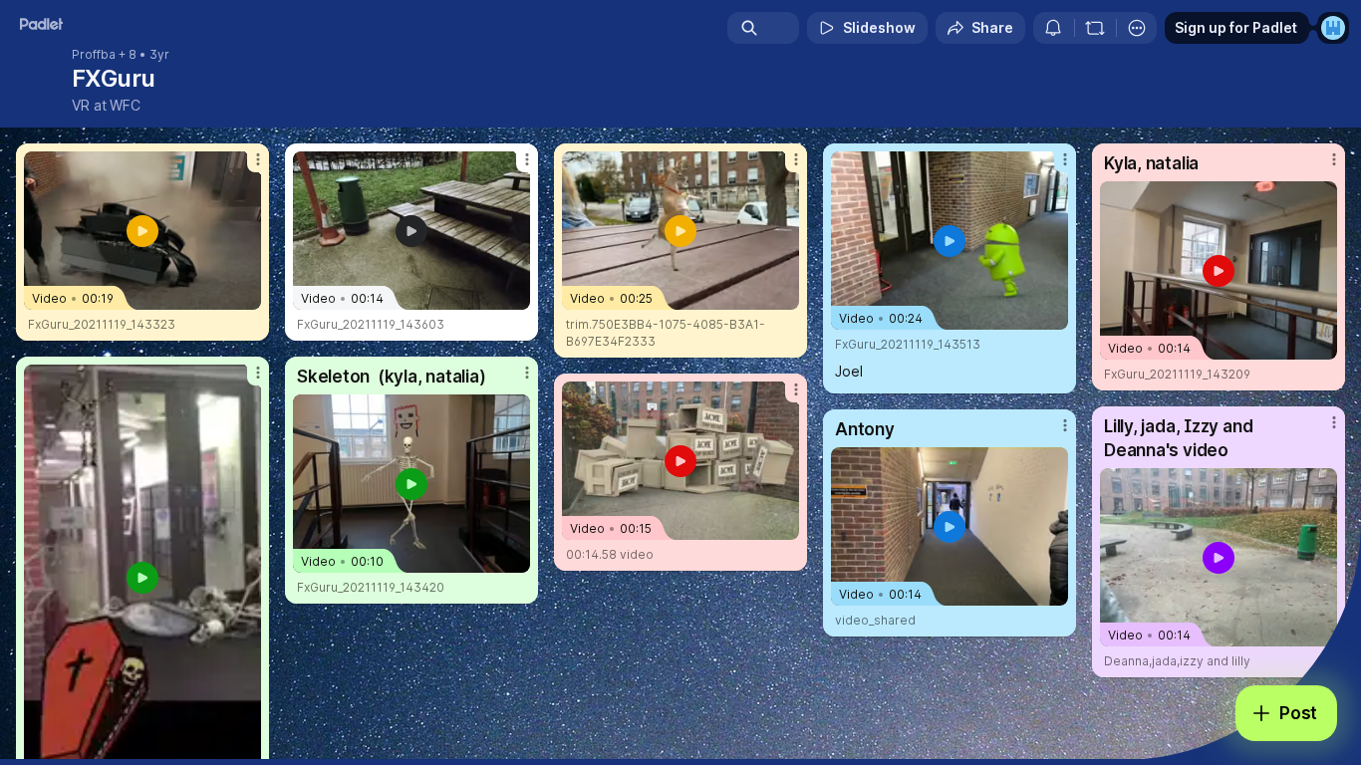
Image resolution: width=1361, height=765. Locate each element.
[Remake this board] (1095, 28)
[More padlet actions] (1137, 28)
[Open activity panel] (1053, 28)
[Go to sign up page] (1333, 28)
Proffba (94, 55)
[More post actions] (258, 159)
